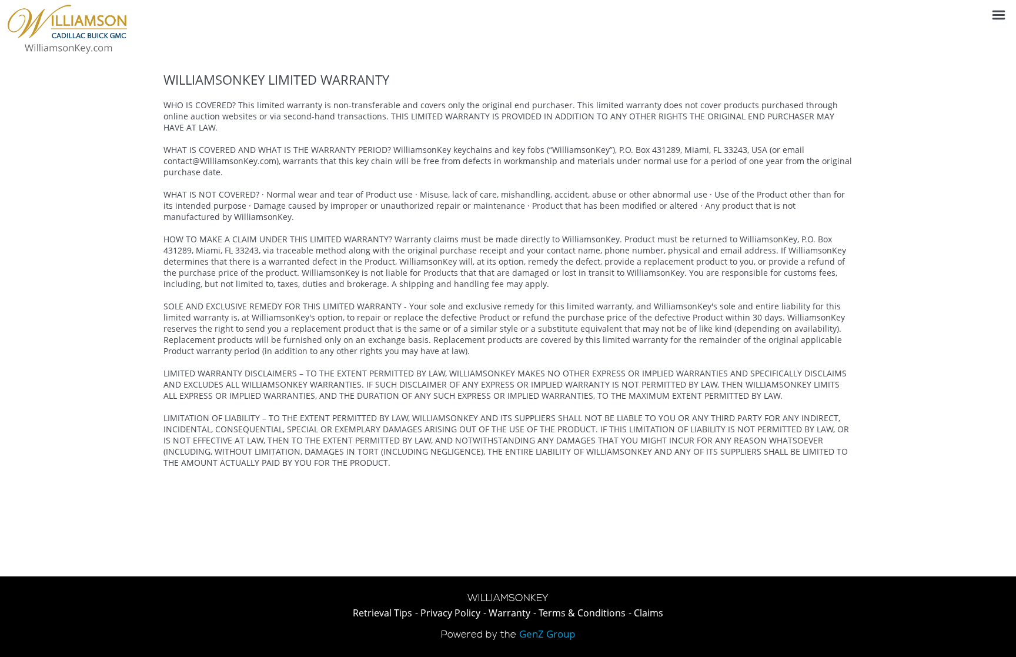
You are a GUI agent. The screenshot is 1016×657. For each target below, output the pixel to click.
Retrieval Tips (382, 612)
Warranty (509, 612)
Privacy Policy (450, 612)
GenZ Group (547, 634)
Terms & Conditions (582, 612)
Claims (648, 612)
